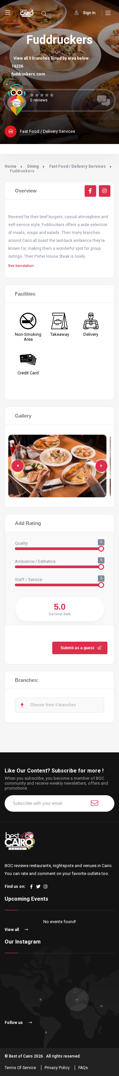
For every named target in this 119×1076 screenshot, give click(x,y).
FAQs (83, 1067)
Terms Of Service (20, 1067)
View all (12, 929)
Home (11, 166)
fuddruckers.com (28, 74)
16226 (17, 66)
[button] (101, 466)
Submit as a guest (77, 648)
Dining (33, 166)
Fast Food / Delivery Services (77, 166)
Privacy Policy (57, 1067)
